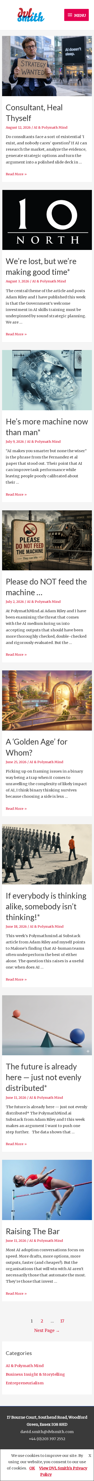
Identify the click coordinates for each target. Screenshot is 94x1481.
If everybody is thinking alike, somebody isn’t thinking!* (46, 906)
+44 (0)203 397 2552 (47, 1438)
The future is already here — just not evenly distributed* (43, 1077)
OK (32, 1468)
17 (62, 1321)
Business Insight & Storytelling (35, 1374)
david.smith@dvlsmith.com (47, 1431)
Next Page (47, 1330)
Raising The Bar (33, 1231)
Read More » (16, 174)
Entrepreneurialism (25, 1383)
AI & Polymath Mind (25, 1365)
